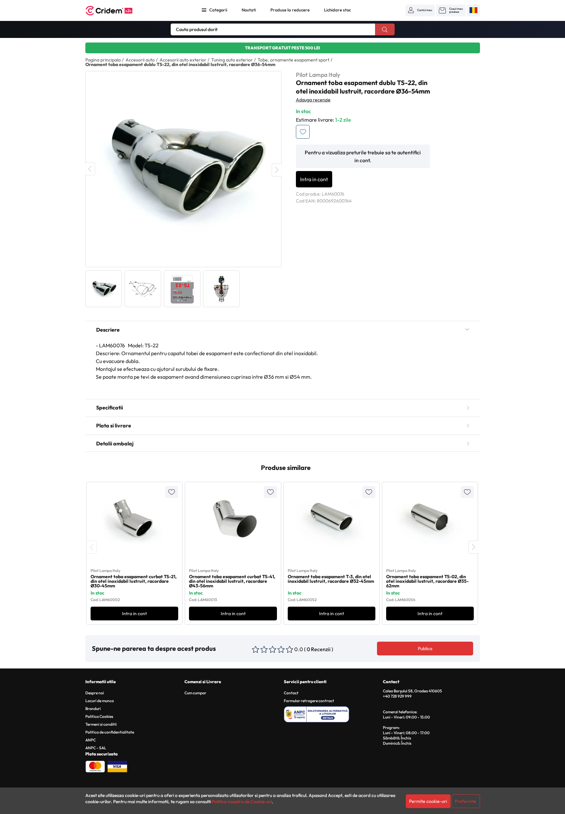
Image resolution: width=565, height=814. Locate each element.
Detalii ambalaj (114, 443)
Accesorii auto (140, 60)
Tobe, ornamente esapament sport (293, 60)
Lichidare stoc (337, 9)
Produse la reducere (290, 9)
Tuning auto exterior (232, 60)
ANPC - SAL (95, 747)
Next (277, 170)
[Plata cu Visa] (117, 766)
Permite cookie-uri (428, 801)
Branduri (93, 708)
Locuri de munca (99, 700)
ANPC (90, 739)
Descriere (108, 329)
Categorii (218, 9)
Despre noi (94, 692)
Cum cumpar (195, 692)
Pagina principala (103, 60)
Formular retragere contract (309, 700)
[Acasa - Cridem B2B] (116, 10)
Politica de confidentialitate (109, 732)
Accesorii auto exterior (183, 60)
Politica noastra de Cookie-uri (242, 802)
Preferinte (465, 801)
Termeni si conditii (101, 724)
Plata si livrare (113, 425)
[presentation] (92, 547)
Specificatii (109, 407)
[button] (420, 10)
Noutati (249, 9)
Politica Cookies (99, 716)
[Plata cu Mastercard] (95, 766)
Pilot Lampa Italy (318, 74)
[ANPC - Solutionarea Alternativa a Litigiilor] (332, 713)
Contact (291, 692)
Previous (90, 168)
